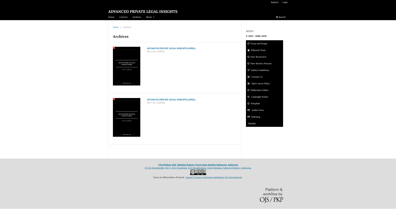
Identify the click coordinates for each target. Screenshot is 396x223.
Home (111, 17)
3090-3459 (261, 36)
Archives (136, 17)
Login (285, 2)
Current (123, 17)
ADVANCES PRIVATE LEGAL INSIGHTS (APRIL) (171, 48)
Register (275, 2)
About (149, 17)
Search (282, 17)
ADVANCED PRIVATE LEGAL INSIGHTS (142, 11)
